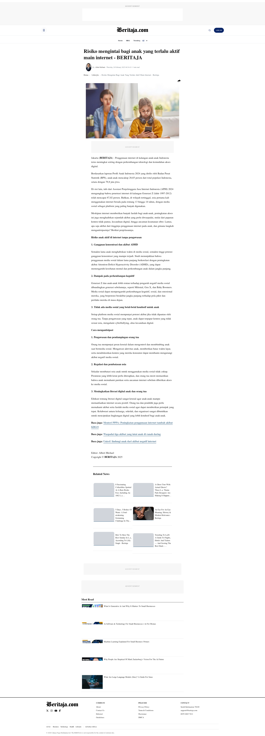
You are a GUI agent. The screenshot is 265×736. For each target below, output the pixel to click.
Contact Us (100, 710)
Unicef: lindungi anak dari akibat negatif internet (129, 441)
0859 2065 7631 (187, 714)
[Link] (47, 711)
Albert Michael (100, 67)
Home (120, 40)
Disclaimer (142, 714)
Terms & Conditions (145, 710)
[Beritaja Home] (132, 30)
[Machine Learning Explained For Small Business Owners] (92, 647)
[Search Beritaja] (209, 30)
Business (56, 727)
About (98, 707)
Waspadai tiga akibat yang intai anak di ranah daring (132, 434)
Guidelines (100, 717)
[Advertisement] (132, 14)
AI (143, 40)
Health (72, 727)
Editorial (99, 714)
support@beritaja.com (189, 710)
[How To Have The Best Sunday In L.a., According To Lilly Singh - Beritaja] (104, 539)
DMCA (141, 717)
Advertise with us (91, 727)
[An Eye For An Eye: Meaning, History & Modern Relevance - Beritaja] (143, 513)
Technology (64, 727)
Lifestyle (78, 727)
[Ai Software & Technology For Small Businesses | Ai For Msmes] (92, 629)
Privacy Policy (143, 707)
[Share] (179, 81)
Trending (136, 40)
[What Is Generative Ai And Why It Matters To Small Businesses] (92, 611)
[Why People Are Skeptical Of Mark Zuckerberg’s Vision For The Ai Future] (92, 664)
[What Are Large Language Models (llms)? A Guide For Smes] (92, 682)
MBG (128, 40)
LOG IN (219, 30)
